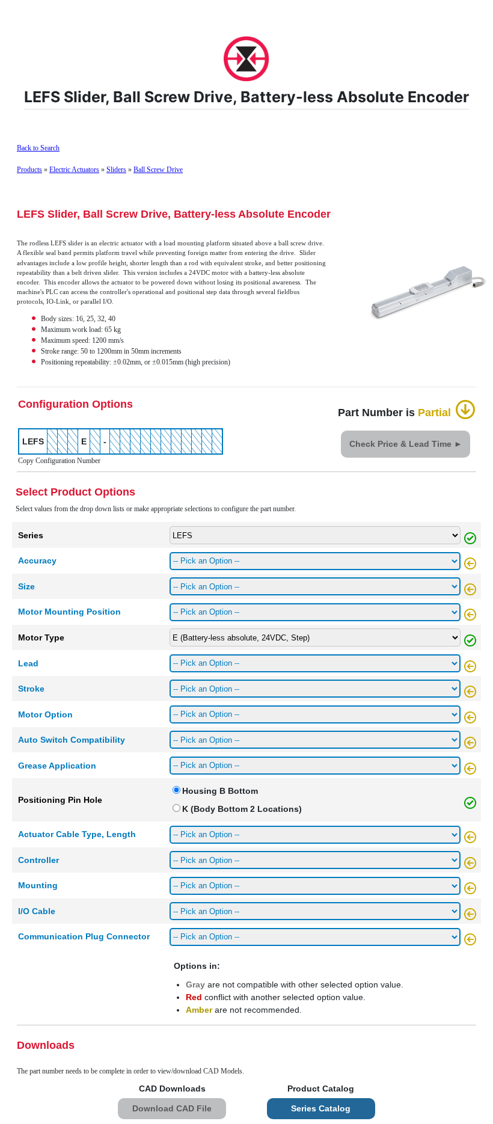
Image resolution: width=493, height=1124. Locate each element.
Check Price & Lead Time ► (405, 444)
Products (29, 169)
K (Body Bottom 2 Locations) (242, 809)
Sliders (116, 169)
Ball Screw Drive (158, 169)
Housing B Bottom (220, 791)
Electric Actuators (74, 169)
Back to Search (38, 148)
